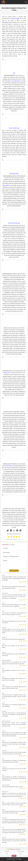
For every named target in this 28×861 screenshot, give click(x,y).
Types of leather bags (14, 128)
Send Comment (14, 570)
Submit (14, 856)
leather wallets (6, 185)
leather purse (7, 372)
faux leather (9, 466)
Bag (14, 73)
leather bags (17, 81)
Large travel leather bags (14, 223)
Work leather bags (14, 173)
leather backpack (15, 18)
